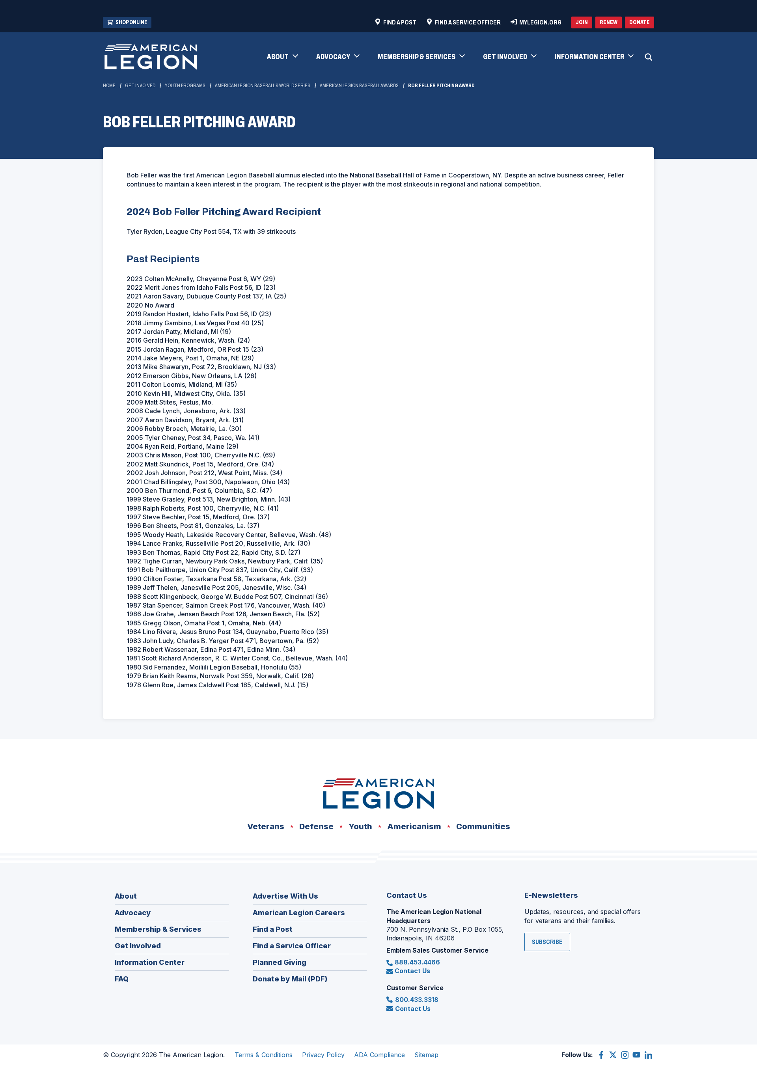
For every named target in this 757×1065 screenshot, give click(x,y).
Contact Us (412, 971)
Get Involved (140, 85)
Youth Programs (185, 85)
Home (109, 85)
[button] (282, 57)
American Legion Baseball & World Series (262, 85)
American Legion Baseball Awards (359, 85)
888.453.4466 (417, 962)
